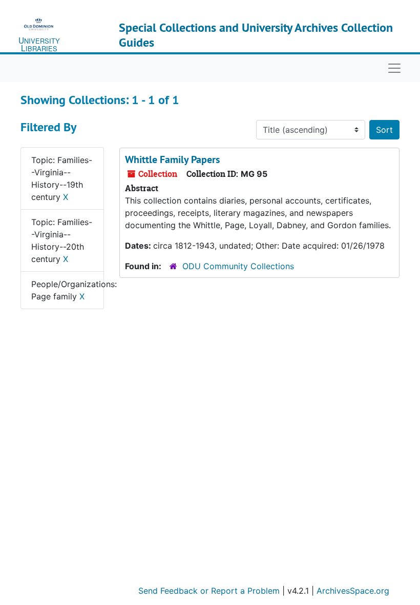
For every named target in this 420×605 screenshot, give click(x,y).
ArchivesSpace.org (353, 591)
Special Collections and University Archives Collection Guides (256, 34)
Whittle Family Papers (172, 159)
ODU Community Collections (238, 266)
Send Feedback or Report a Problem (209, 591)
